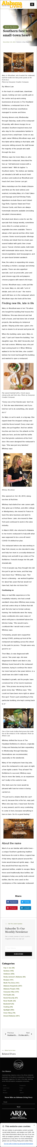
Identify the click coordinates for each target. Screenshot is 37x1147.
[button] (12, 902)
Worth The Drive (11, 27)
